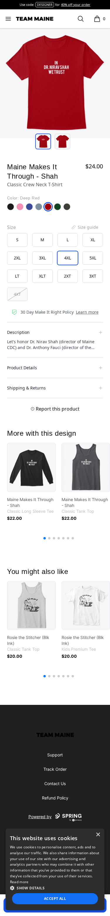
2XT (67, 276)
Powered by (40, 816)
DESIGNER (45, 4)
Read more (19, 881)
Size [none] (11, 227)
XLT (42, 276)
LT (17, 276)
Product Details (22, 367)
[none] (84, 227)
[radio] (17, 240)
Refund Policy (55, 797)
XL (93, 239)
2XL (17, 258)
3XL (42, 258)
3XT (92, 276)
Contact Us (55, 783)
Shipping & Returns (26, 388)
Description (18, 332)
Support (55, 754)
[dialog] (55, 869)
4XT (17, 294)
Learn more (87, 312)
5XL (92, 258)
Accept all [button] (55, 898)
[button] (55, 888)
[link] (31, 467)
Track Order (55, 769)
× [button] (98, 835)
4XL (67, 258)
